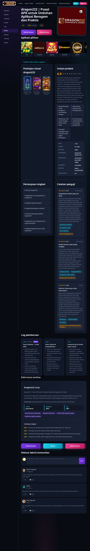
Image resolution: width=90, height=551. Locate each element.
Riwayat (6, 34)
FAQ (5, 26)
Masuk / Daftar (29, 3)
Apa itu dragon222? (32, 190)
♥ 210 (25, 510)
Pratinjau (6, 18)
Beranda (6, 10)
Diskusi (6, 42)
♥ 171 (25, 479)
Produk (6, 22)
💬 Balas (32, 479)
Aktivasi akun (44, 32)
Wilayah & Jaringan (64, 3)
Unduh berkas (28, 32)
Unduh (21, 3)
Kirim (81, 461)
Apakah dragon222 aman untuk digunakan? (35, 229)
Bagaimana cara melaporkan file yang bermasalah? (35, 222)
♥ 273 (25, 494)
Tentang (6, 38)
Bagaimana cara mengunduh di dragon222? (35, 196)
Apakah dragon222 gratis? (34, 203)
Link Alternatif (40, 3)
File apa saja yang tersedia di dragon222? (34, 215)
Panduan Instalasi (51, 3)
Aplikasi (6, 14)
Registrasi (83, 3)
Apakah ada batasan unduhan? (35, 208)
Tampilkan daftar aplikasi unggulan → (34, 62)
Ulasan (6, 30)
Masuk (76, 3)
